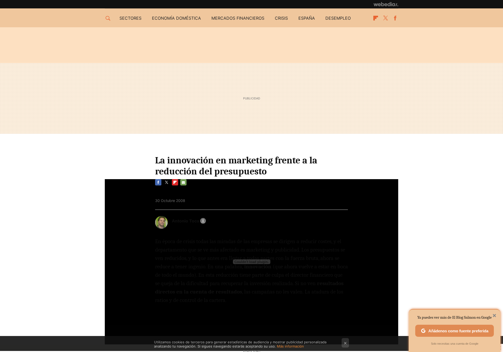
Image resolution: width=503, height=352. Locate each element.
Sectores (130, 18)
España (306, 18)
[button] (188, 221)
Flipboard (376, 18)
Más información (290, 346)
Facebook (395, 18)
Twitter (385, 18)
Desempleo (338, 18)
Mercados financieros (237, 18)
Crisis (281, 18)
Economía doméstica (176, 18)
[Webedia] (386, 4)
